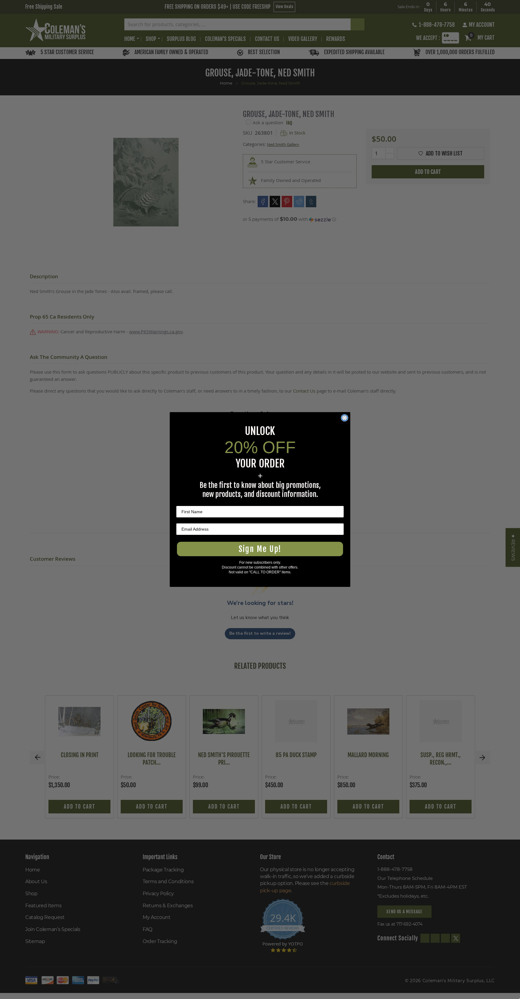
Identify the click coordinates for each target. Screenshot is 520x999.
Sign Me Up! (260, 549)
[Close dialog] (344, 418)
